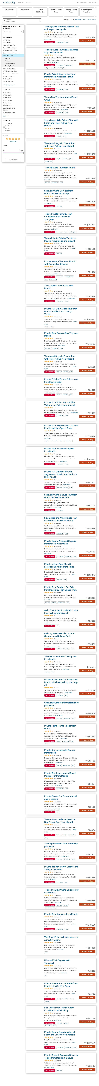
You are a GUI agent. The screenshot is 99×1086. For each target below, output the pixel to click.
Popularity (78, 19)
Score (84, 19)
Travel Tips (83, 2)
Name (94, 19)
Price (89, 19)
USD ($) (20, 2)
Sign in (94, 2)
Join (90, 2)
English (28, 2)
